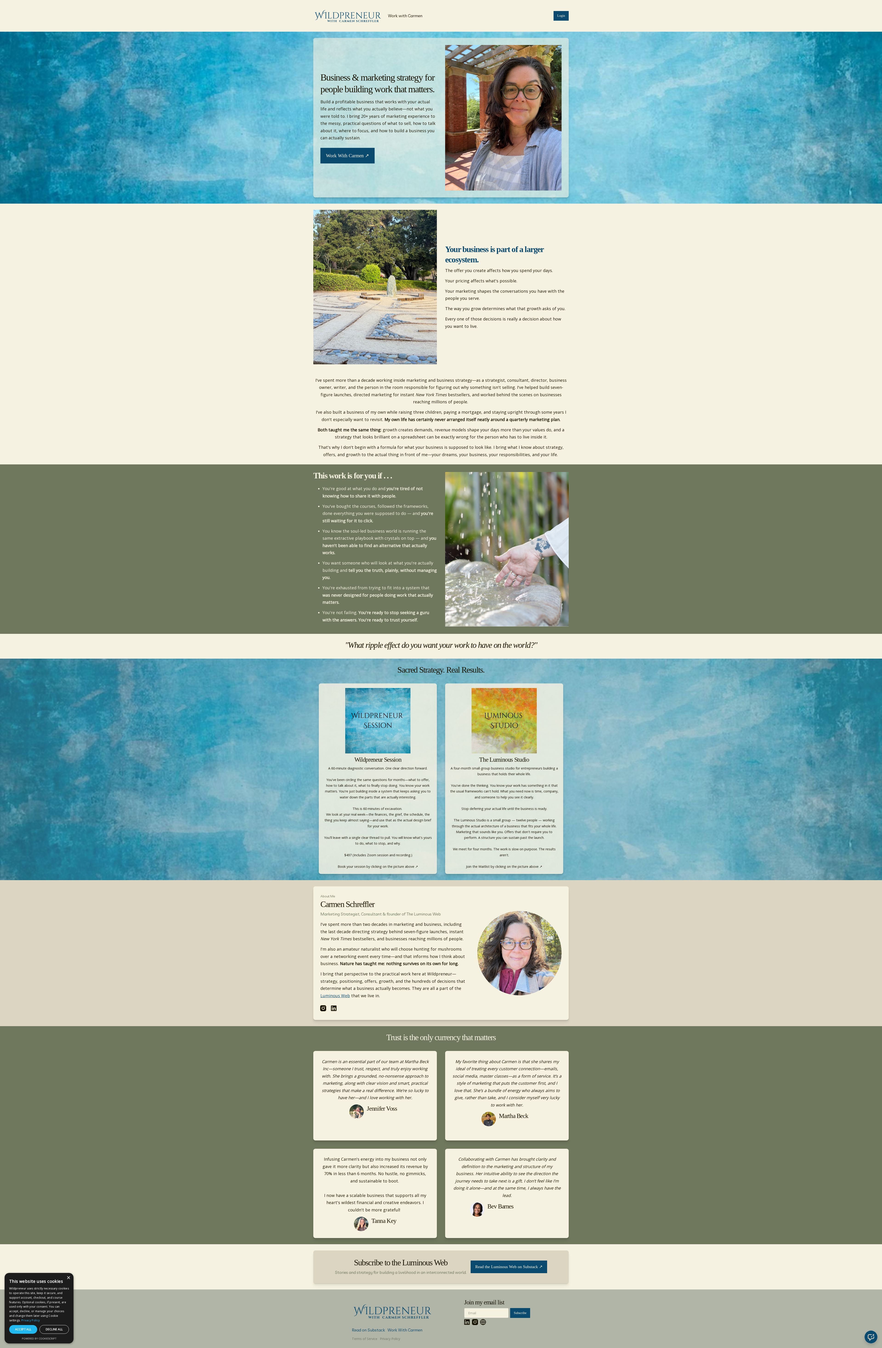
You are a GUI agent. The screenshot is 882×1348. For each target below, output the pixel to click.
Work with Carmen (405, 15)
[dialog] (39, 1308)
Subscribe (520, 1313)
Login (561, 15)
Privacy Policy (390, 1339)
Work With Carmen (404, 1330)
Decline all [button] (54, 1329)
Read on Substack (368, 1330)
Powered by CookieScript (39, 1338)
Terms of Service (364, 1339)
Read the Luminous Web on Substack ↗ (509, 1266)
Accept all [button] (23, 1329)
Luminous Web (335, 995)
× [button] (68, 1278)
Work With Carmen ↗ (347, 155)
